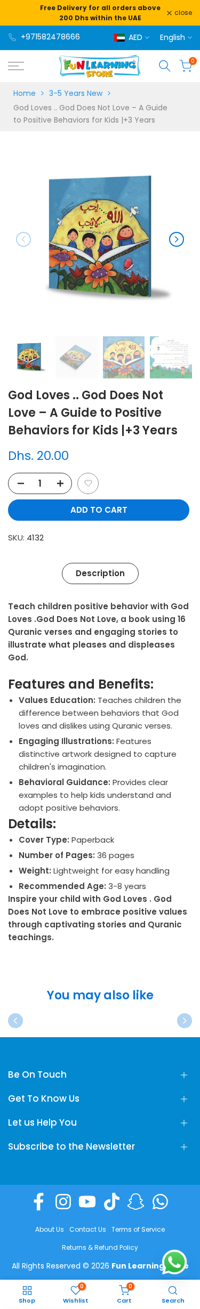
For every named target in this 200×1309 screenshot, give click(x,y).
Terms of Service (138, 1229)
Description (100, 573)
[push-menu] (16, 66)
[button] (88, 483)
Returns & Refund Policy (100, 1247)
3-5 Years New (75, 93)
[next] (176, 239)
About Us (49, 1229)
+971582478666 (50, 36)
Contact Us (87, 1229)
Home (24, 93)
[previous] (23, 239)
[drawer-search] (165, 66)
